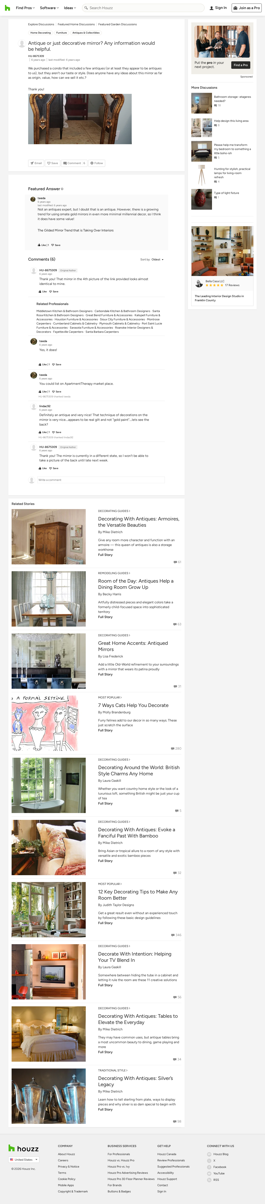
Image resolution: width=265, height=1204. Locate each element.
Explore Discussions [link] (41, 24)
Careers (63, 1160)
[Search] (86, 8)
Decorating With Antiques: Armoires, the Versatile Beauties (138, 522)
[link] (228, 285)
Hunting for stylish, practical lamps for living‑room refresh (232, 173)
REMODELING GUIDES (113, 573)
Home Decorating (40, 32)
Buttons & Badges (119, 1191)
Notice (74, 1166)
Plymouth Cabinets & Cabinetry (119, 323)
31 (179, 686)
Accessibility (165, 1173)
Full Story (105, 555)
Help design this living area (231, 121)
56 (179, 997)
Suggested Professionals (173, 1166)
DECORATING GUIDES (113, 511)
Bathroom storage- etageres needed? (232, 99)
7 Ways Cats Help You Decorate (133, 705)
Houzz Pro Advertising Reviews (128, 1173)
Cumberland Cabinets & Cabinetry (75, 323)
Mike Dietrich (113, 532)
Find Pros (24, 8)
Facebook (219, 1167)
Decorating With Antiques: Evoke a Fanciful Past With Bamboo (136, 832)
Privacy (62, 1166)
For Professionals (119, 1154)
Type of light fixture (226, 193)
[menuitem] (25, 8)
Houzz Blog (220, 1154)
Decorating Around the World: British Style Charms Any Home (138, 770)
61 (179, 562)
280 (178, 748)
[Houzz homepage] (7, 7)
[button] (100, 223)
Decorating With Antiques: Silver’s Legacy (135, 1081)
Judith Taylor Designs (118, 905)
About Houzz (66, 1154)
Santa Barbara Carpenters (102, 332)
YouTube (219, 1173)
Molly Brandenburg (116, 712)
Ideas (68, 8)
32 (179, 873)
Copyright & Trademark (73, 1191)
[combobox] (143, 8)
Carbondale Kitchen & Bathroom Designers (122, 311)
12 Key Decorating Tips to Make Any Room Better (138, 895)
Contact (162, 1185)
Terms (62, 1173)
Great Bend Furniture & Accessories (109, 315)
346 (178, 935)
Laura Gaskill (112, 781)
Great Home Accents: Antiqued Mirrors (133, 646)
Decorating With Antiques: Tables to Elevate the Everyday (138, 1019)
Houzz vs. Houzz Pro (121, 1160)
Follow (98, 163)
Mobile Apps (66, 1185)
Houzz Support (167, 1179)
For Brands (115, 1185)
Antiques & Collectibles (86, 32)
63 (179, 624)
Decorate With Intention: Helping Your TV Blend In (134, 957)
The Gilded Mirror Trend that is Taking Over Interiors (75, 230)
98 (179, 1121)
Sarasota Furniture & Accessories (91, 327)
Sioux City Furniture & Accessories (122, 319)
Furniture (61, 32)
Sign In (161, 1191)
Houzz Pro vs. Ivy (119, 1166)
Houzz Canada (166, 1154)
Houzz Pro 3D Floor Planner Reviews (131, 1179)
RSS (216, 1180)
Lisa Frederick (113, 656)
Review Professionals (171, 1160)
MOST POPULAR (109, 697)
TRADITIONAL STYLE (112, 1070)
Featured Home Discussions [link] (76, 24)
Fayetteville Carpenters (68, 332)
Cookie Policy (66, 1179)
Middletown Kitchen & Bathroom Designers (64, 311)
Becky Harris (112, 594)
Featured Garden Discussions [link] (117, 24)
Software (48, 8)
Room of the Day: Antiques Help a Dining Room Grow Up (135, 584)
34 (179, 1059)
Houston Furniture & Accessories (76, 319)
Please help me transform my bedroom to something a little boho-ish (232, 149)
